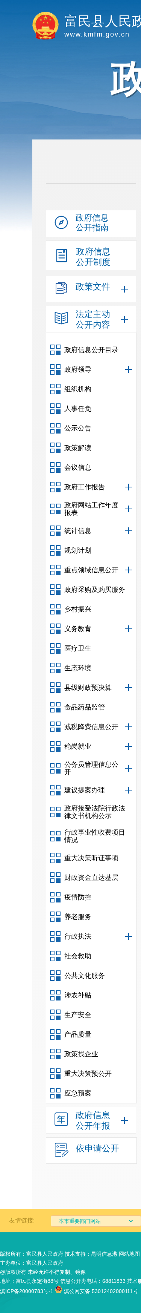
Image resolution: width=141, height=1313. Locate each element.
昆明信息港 (104, 1254)
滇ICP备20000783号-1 (26, 1291)
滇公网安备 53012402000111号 (100, 1291)
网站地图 (129, 1254)
